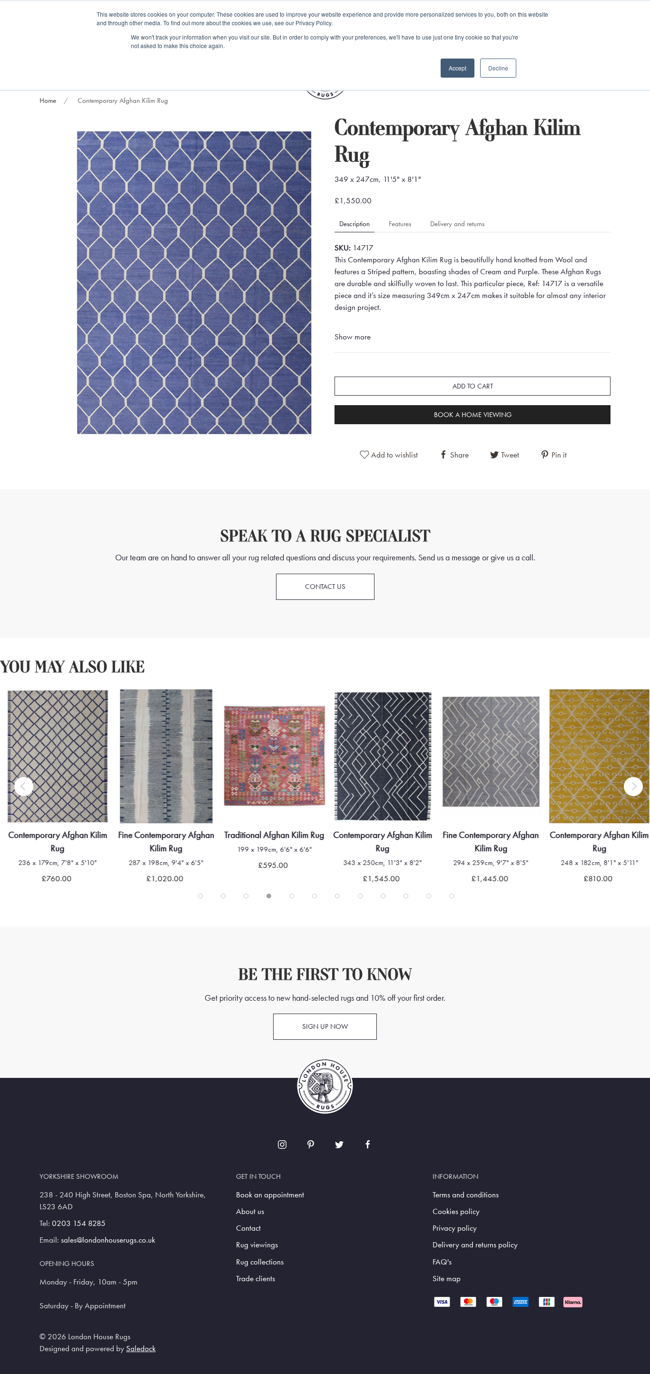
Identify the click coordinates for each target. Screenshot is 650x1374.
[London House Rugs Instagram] (282, 1144)
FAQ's (442, 1262)
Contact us (325, 586)
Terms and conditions (466, 1195)
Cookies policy (456, 1211)
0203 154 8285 (79, 1223)
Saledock (141, 1349)
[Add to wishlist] (26, 708)
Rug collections (260, 1262)
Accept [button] (457, 68)
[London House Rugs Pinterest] (310, 1144)
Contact (248, 1228)
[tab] (200, 896)
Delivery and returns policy (475, 1245)
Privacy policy (455, 1228)
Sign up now (325, 1026)
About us (250, 1211)
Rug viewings (257, 1245)
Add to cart (473, 386)
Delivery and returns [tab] (457, 223)
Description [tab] (354, 223)
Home (47, 100)
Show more (353, 337)
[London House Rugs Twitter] (339, 1144)
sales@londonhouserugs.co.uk (108, 1240)
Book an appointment (270, 1195)
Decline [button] (498, 68)
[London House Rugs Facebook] (368, 1144)
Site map (447, 1279)
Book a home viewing (473, 414)
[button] (194, 282)
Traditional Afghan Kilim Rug (275, 835)
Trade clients (255, 1279)
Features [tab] (400, 223)
